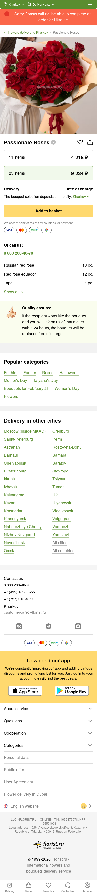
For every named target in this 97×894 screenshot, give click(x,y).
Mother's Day (15, 380)
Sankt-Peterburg (18, 439)
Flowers (11, 396)
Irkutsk (9, 479)
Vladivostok (62, 511)
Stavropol (60, 471)
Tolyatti (58, 479)
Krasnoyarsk (15, 518)
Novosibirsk (14, 542)
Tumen (58, 487)
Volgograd (61, 518)
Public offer (14, 769)
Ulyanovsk (61, 503)
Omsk (9, 550)
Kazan (9, 503)
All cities (59, 542)
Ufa (55, 495)
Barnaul (11, 455)
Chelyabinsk (15, 463)
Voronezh (60, 526)
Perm (57, 439)
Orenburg (60, 431)
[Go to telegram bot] (48, 626)
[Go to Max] (78, 626)
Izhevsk (10, 487)
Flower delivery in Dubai (25, 794)
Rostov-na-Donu (67, 447)
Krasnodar (13, 511)
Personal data (16, 757)
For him (10, 372)
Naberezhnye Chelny (23, 526)
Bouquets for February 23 (26, 388)
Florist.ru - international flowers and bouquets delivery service (48, 865)
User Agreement (18, 782)
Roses (47, 372)
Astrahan (12, 447)
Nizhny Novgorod (19, 534)
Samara (59, 455)
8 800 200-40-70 (18, 253)
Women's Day (67, 388)
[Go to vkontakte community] (19, 626)
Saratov (59, 463)
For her (29, 372)
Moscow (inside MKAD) (25, 431)
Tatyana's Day (45, 380)
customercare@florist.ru (25, 612)
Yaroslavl (60, 534)
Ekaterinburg (15, 471)
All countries (63, 550)
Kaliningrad (14, 495)
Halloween (69, 372)
